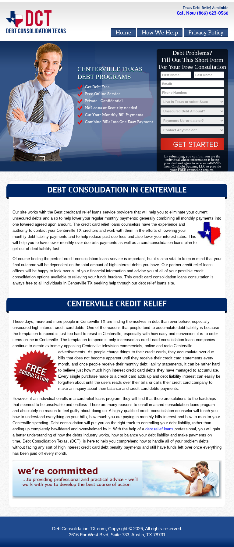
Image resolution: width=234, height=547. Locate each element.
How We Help (160, 33)
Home (123, 33)
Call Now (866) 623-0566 (202, 13)
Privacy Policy (206, 33)
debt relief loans (159, 429)
